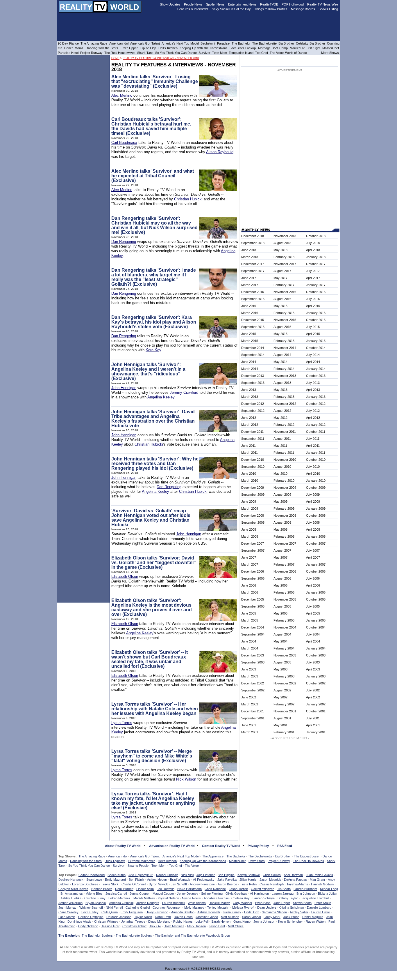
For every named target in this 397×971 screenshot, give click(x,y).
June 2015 (248, 334)
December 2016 (252, 292)
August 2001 (282, 718)
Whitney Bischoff (91, 907)
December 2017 (252, 264)
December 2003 (252, 655)
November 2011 (284, 431)
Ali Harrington (259, 893)
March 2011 (249, 452)
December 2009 (252, 487)
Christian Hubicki (188, 199)
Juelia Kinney (232, 912)
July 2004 (313, 634)
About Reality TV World (123, 846)
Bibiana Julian (327, 893)
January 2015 (316, 341)
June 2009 (248, 501)
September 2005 (252, 606)
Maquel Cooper (163, 893)
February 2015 (283, 341)
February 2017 (283, 285)
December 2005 (252, 599)
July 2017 (313, 271)
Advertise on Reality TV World (172, 846)
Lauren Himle (320, 912)
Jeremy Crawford (184, 392)
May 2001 (280, 725)
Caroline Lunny (94, 898)
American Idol (117, 856)
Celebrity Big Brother (310, 43)
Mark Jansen (196, 926)
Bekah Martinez (119, 898)
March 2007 (249, 564)
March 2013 (249, 396)
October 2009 (316, 487)
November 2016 (284, 292)
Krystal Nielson (168, 898)
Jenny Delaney (187, 893)
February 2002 (283, 704)
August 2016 (282, 299)
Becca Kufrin (117, 875)
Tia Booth (284, 889)
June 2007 (248, 557)
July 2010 (313, 466)
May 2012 (280, 417)
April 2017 (313, 278)
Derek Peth (163, 917)
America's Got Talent (145, 856)
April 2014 (313, 361)
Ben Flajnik (136, 879)
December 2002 (252, 683)
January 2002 (316, 704)
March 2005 (249, 620)
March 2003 (249, 676)
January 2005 (316, 620)
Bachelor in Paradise (215, 43)
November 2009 (284, 487)
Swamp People (138, 865)
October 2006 (316, 571)
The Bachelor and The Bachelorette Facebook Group (192, 935)
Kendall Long (329, 889)
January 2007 (316, 564)
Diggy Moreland (159, 921)
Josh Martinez (174, 926)
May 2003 (280, 669)
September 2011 (252, 438)
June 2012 (248, 417)
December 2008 (252, 515)
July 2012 (313, 410)
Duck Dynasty (115, 861)
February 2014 (283, 368)
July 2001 (313, 718)
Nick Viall (187, 875)
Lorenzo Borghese (85, 884)
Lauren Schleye (264, 898)
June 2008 (248, 529)
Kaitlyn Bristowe (248, 875)
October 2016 (316, 292)
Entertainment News (242, 4)
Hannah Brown (101, 889)
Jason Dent (217, 926)
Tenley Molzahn (218, 907)
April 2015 (313, 334)
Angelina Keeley (160, 397)
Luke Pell (202, 921)
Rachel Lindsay (167, 875)
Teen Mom (158, 865)
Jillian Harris (248, 879)
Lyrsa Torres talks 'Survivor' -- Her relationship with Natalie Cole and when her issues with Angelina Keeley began (154, 709)
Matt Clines (236, 926)
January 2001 (316, 732)
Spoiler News (215, 4)
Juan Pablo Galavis (319, 875)
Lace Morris (66, 917)
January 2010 (316, 480)
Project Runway (279, 861)
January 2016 (316, 313)
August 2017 (282, 271)
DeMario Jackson (118, 917)
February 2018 (283, 257)
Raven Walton (316, 921)
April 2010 (313, 473)
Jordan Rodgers (147, 903)
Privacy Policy (258, 846)
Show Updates (170, 4)
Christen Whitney (106, 921)
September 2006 (252, 578)
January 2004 (316, 648)
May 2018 (280, 250)
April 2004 (313, 641)
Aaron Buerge (227, 884)
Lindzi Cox (251, 912)
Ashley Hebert (157, 879)
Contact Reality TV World (221, 846)
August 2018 (282, 243)
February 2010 (283, 480)
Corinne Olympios (90, 917)
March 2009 (249, 508)
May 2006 (280, 585)
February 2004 (283, 648)
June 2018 (248, 250)
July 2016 (313, 299)
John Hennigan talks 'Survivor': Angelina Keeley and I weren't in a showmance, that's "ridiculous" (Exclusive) (148, 371)
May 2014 (280, 361)
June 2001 (248, 725)
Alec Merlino (121, 95)
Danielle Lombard (319, 907)
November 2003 (284, 655)
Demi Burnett (124, 889)
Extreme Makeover (141, 861)
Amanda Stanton (182, 912)
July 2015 (313, 327)
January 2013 (316, 396)
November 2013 (284, 375)
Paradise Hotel (68, 52)
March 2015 (249, 341)
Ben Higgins (226, 875)
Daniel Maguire (312, 917)
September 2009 (252, 494)
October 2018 (316, 236)
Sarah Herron (220, 921)
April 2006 (313, 585)
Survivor (119, 865)
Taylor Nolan (143, 917)
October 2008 (316, 515)
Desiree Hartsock (70, 879)
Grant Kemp (242, 921)
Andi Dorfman (293, 875)
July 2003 (313, 662)
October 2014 (316, 347)
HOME (115, 58)
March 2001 (249, 732)
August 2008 (282, 522)
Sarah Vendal (251, 917)
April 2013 (313, 389)
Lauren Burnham (305, 889)
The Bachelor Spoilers (97, 935)
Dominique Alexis (79, 921)
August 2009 (282, 494)
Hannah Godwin (322, 884)
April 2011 (313, 445)
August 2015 (282, 327)
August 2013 (282, 382)
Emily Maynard (115, 879)
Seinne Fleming (212, 893)
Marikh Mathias (144, 898)
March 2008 (249, 536)
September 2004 (252, 634)
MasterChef (237, 861)
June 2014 (248, 361)
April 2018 (313, 250)
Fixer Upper (129, 48)
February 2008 (283, 536)
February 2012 (283, 424)
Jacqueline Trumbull (315, 898)
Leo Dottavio (165, 889)
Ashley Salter (299, 912)
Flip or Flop (148, 48)
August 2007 (282, 550)
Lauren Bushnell (173, 903)
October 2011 (315, 431)
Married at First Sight (305, 48)
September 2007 (252, 550)
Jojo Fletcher (205, 875)
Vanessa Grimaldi (121, 903)
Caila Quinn (109, 912)
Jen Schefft (179, 884)
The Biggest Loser (307, 856)
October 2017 (316, 264)
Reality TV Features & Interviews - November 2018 (161, 58)
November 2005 (284, 599)
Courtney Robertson (167, 907)
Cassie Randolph (272, 884)
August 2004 (282, 634)
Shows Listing (328, 9)
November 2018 (284, 236)
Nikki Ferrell (114, 907)
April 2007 (313, 557)
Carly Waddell (242, 903)
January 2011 (315, 452)
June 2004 (248, 641)
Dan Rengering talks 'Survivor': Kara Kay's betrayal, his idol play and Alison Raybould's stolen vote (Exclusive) (153, 322)
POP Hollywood (293, 4)
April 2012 (313, 417)
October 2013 (316, 375)
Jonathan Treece (133, 921)
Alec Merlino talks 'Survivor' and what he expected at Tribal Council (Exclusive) (152, 176)
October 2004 (316, 627)
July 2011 (312, 438)
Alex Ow (155, 926)
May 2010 (280, 473)
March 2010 (249, 480)
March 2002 (249, 704)
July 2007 (313, 550)
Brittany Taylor (288, 898)
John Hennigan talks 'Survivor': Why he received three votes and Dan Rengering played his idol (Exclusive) (155, 463)
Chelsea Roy (240, 898)
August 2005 (282, 606)
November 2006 (284, 571)
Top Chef (175, 865)
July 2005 (313, 606)
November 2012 (284, 403)
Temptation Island (241, 52)
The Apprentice (212, 856)
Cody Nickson (88, 926)
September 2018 (252, 243)
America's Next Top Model (180, 856)
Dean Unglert (266, 907)
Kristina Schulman (291, 907)
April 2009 (313, 501)
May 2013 (280, 389)
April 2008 (313, 529)
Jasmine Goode (207, 917)
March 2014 (249, 368)
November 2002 (284, 683)
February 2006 (283, 592)
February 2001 (283, 732)
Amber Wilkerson (70, 903)
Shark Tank (145, 52)
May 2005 (280, 613)
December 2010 (252, 459)
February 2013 (283, 396)
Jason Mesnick (270, 879)
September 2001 (252, 718)
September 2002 (252, 690)
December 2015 (252, 320)
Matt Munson (230, 917)
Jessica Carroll (116, 893)
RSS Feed (284, 846)
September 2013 (252, 382)
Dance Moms (73, 48)
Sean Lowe (94, 879)
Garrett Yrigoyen (262, 889)
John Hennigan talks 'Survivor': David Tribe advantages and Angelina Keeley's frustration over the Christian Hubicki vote (153, 418)
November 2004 (284, 627)
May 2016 (280, 306)
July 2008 (313, 522)
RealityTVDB (269, 4)
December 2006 (252, 571)
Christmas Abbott (134, 926)
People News (193, 4)
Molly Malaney (194, 907)
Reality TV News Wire (322, 4)
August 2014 (282, 354)
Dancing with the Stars (86, 861)
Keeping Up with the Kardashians (203, 861)
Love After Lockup (243, 48)
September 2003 (252, 662)
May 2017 (280, 278)
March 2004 (249, 648)
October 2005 (316, 599)
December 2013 (252, 375)
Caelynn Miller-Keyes (73, 889)
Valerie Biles (94, 893)
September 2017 (252, 271)
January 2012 (316, 424)
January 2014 (316, 368)
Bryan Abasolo (95, 903)
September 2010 (252, 466)
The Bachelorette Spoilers (134, 935)
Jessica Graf (110, 926)
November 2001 (284, 711)
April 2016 (313, 306)
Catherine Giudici (138, 907)
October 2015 (316, 320)
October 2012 (316, 403)
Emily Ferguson (132, 912)
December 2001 (252, 711)
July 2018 (313, 243)
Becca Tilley (90, 912)
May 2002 (280, 697)
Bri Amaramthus (71, 893)
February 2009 (283, 508)
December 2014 (252, 347)
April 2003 (313, 669)
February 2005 (283, 620)
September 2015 (252, 327)
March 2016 (249, 313)
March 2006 (249, 592)
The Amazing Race (91, 856)
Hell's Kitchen (167, 861)
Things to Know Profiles (270, 9)
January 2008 (316, 536)
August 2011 (282, 438)
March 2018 (249, 257)
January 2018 (316, 257)
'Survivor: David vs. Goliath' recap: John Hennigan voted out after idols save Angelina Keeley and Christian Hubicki (150, 517)
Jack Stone (291, 917)
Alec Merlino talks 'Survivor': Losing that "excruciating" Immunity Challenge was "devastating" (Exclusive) (154, 81)
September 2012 (252, 410)
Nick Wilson (186, 779)
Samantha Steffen (274, 912)
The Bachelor (235, 856)
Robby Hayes (183, 921)
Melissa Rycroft (243, 907)
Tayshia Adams (297, 884)
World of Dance (296, 52)
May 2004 (280, 641)
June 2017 (248, 278)
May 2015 (280, 334)
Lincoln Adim (145, 889)
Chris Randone (215, 889)
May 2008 (280, 529)
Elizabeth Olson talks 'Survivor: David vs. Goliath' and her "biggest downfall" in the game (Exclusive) (153, 562)
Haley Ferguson (157, 912)
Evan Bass (263, 903)
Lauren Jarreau (283, 893)
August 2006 (282, 578)
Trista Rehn (248, 884)
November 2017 (284, 264)
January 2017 (316, 285)
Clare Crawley (68, 912)
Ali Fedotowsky (203, 879)
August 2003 (282, 662)
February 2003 (283, 676)
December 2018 (252, 236)
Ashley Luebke (70, 898)
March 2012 (249, 424)
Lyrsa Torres (121, 723)
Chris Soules (272, 875)
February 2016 (283, 313)
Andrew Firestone (202, 884)
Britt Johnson (305, 893)
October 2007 (316, 543)
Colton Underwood (91, 875)
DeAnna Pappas (295, 879)
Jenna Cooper (140, 893)
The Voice (192, 865)
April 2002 (313, 697)
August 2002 (282, 690)
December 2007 (252, 543)
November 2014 (284, 347)
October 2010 (316, 459)
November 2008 (284, 515)
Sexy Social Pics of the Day (231, 9)
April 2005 (313, 613)
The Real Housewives (308, 861)
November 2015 (284, 320)
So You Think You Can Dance (89, 865)
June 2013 (248, 389)
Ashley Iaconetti (208, 912)
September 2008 (252, 522)
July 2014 (313, 354)
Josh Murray (67, 907)
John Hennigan (123, 388)
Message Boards (303, 9)
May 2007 (280, 557)
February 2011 (283, 452)
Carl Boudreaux (124, 142)
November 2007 (284, 543)
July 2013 (313, 382)
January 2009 (316, 508)
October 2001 (316, 711)
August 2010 (282, 466)
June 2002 (248, 697)
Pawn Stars (256, 861)
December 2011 (252, 431)
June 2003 (248, 669)
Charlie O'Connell (133, 884)
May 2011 (280, 445)
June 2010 (248, 473)
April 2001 (313, 725)
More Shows (330, 52)
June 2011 (248, 445)
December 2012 (252, 403)
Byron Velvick (158, 884)
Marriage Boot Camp (273, 48)
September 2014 (252, 354)
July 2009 (313, 494)
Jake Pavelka (227, 879)
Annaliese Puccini (216, 898)
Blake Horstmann (189, 889)
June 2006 (248, 585)
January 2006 (316, 592)
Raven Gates (183, 917)
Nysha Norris (191, 898)
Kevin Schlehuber (290, 921)
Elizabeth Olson (124, 576)
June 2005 (248, 613)
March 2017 (249, 285)
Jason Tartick (238, 889)
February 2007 (283, 564)
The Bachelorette (260, 856)
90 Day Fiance (68, 43)
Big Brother (283, 856)
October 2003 (316, 655)
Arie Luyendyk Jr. (140, 875)
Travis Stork (110, 884)
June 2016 (248, 306)
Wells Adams (197, 903)
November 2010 (284, 459)
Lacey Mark (272, 917)
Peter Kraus (322, 903)
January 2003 (316, 676)
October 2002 (316, 683)
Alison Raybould (219, 152)
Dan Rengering (123, 241)
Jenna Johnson (264, 921)
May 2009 (280, 501)
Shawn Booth (302, 903)
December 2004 (252, 627)
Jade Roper (281, 903)
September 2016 (252, 299)
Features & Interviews (192, 9)
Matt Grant (317, 879)
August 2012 (282, 410)
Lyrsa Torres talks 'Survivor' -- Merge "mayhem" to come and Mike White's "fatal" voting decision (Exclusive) (151, 756)
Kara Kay (153, 350)
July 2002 (313, 690)
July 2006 (313, 578)
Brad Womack (180, 879)
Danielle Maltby (219, 903)
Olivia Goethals (236, 893)
